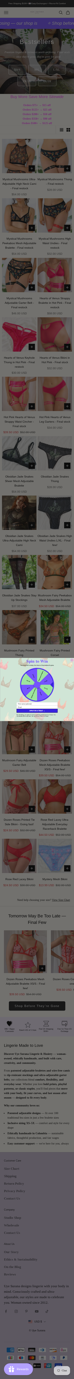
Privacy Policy (39, 716)
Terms (46, 716)
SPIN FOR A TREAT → (37, 710)
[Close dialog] (71, 660)
